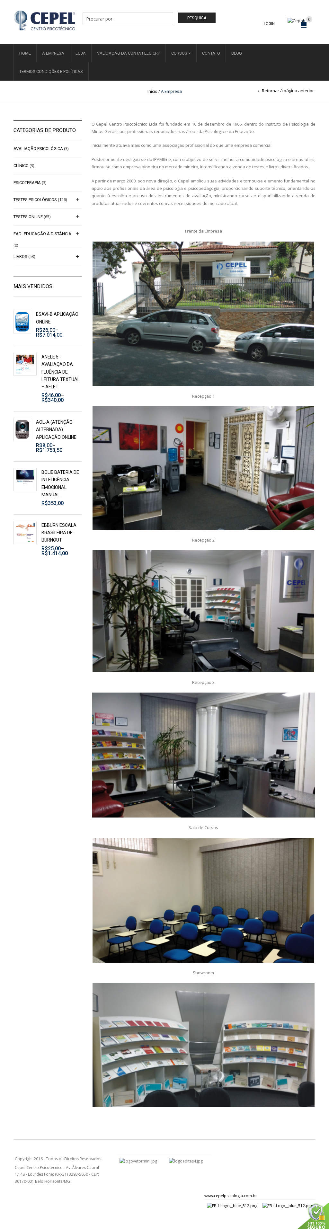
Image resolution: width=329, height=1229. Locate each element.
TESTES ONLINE (28, 216)
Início (152, 91)
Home (25, 53)
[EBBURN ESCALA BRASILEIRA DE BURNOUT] (25, 532)
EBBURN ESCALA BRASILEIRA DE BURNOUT (58, 533)
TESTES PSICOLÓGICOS (35, 199)
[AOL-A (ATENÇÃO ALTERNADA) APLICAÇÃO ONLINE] (22, 429)
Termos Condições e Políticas (51, 71)
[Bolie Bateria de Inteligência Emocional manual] (25, 479)
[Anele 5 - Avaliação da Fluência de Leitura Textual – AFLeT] (25, 364)
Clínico (21, 165)
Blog (236, 53)
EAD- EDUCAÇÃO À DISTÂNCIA (42, 233)
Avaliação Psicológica (38, 148)
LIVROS (20, 256)
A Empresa (53, 53)
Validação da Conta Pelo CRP (128, 53)
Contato (211, 53)
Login (269, 24)
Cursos (179, 53)
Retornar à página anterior (288, 90)
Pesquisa (197, 17)
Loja (81, 53)
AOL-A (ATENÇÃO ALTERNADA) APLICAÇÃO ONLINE (56, 430)
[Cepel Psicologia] (44, 19)
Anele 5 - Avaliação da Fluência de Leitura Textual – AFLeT (60, 372)
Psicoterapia (27, 182)
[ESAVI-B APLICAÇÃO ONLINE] (22, 321)
